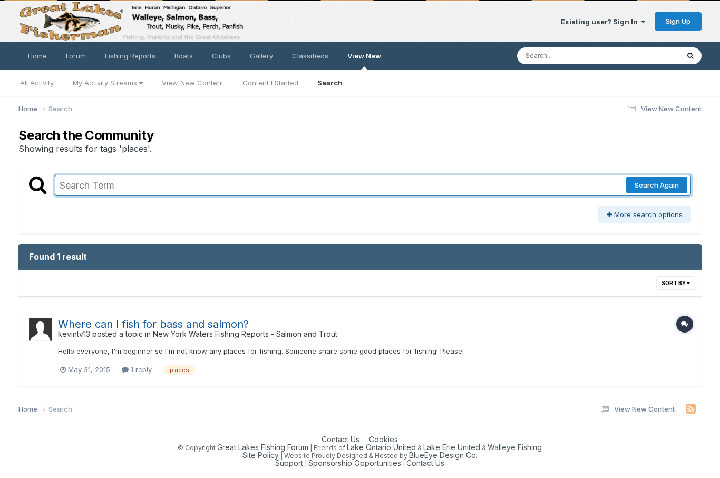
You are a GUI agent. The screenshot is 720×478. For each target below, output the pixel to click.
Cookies (383, 439)
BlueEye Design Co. (443, 455)
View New (364, 56)
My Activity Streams (106, 83)
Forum (76, 56)
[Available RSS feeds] (691, 409)
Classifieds (310, 56)
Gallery (261, 56)
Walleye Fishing (515, 447)
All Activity (37, 83)
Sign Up (678, 21)
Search (330, 83)
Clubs (221, 56)
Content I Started (270, 83)
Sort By (674, 283)
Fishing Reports (130, 56)
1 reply (140, 369)
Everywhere (645, 56)
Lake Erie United (451, 447)
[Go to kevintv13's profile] (40, 329)
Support (289, 463)
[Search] (690, 55)
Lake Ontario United (381, 447)
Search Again (657, 185)
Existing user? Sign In (601, 21)
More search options (647, 214)
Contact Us (340, 439)
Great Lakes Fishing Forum (262, 447)
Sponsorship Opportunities (354, 463)
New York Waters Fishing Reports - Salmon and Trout (245, 333)
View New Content (192, 83)
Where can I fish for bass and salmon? (153, 324)
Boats (183, 56)
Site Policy (260, 455)
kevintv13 (74, 333)
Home (37, 56)
